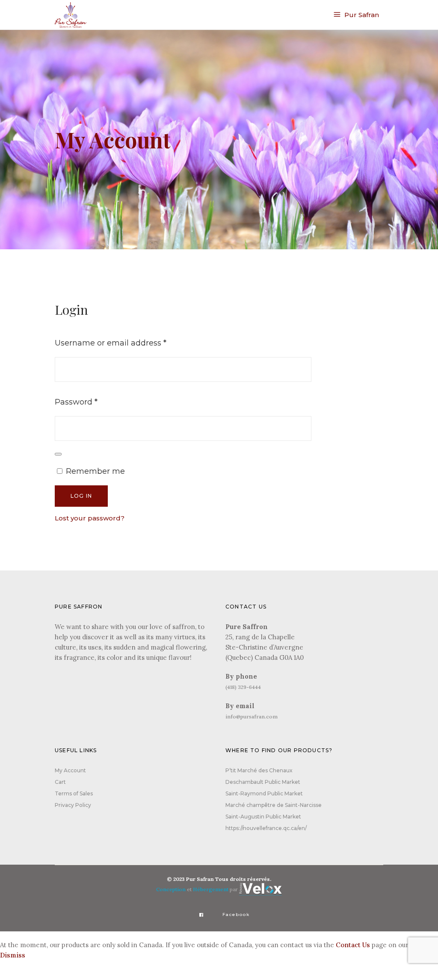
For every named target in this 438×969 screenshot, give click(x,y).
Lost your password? (89, 518)
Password (94, 402)
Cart (60, 782)
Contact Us (353, 945)
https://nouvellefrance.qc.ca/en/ (266, 828)
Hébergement (210, 889)
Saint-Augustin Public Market (263, 816)
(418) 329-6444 (243, 687)
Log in (81, 496)
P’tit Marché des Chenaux (259, 770)
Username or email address (128, 343)
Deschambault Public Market (262, 782)
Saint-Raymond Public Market (264, 793)
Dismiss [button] (12, 955)
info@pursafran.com (251, 716)
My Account (70, 770)
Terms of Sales (74, 793)
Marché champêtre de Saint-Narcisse (273, 805)
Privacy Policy (73, 805)
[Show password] (58, 454)
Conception (171, 889)
